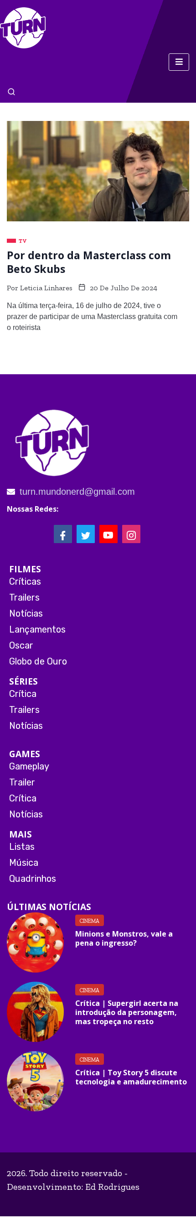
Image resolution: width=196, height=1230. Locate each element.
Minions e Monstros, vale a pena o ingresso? (124, 938)
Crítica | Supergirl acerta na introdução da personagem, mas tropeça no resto (126, 1012)
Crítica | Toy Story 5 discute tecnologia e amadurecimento (131, 1077)
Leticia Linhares (46, 287)
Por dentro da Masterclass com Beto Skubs (89, 262)
